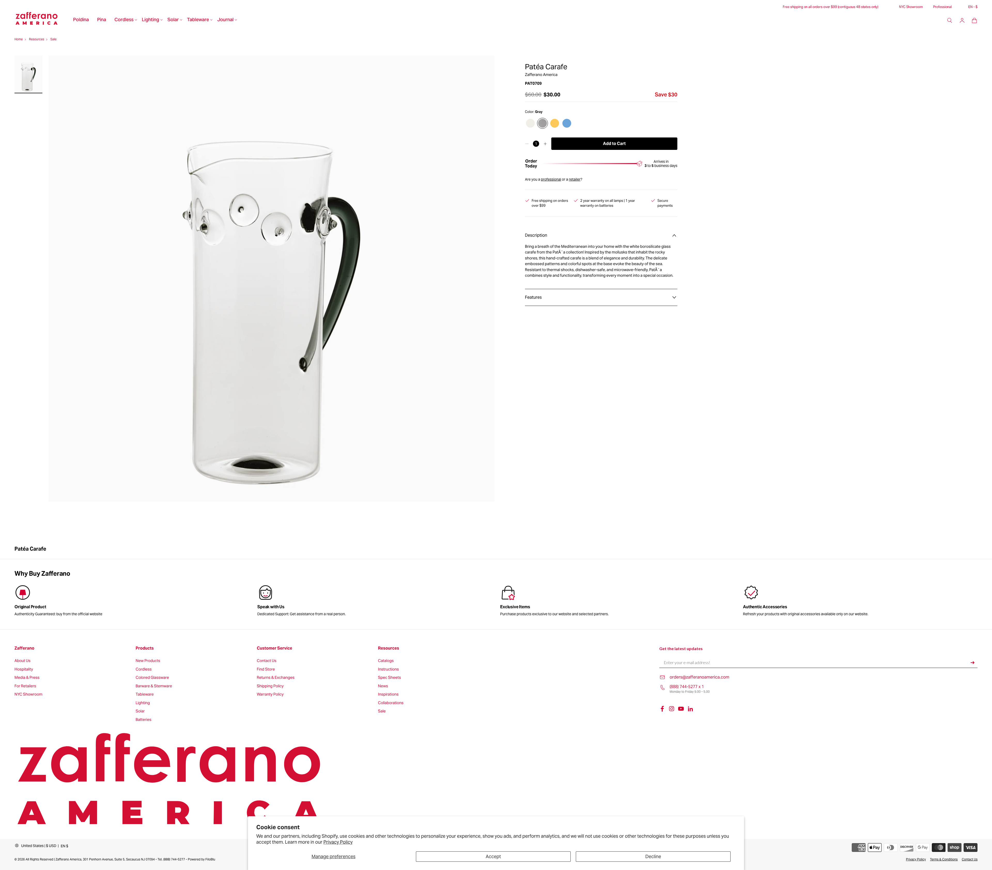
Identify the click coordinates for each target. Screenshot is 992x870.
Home (18, 39)
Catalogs (386, 661)
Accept (493, 856)
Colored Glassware (152, 677)
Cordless (124, 20)
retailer (574, 179)
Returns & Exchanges (276, 677)
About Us (22, 661)
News (383, 686)
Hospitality (23, 669)
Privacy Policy (338, 842)
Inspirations (388, 694)
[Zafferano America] (41, 20)
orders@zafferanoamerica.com (699, 677)
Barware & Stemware (154, 686)
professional (551, 179)
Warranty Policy (270, 694)
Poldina (81, 20)
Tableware (198, 20)
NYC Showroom (911, 7)
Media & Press (27, 677)
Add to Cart (614, 143)
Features (533, 297)
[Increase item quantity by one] (545, 144)
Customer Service (274, 648)
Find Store (266, 669)
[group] (374, 601)
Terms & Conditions (944, 859)
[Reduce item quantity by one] (527, 144)
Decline (653, 856)
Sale (382, 711)
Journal (225, 20)
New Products (148, 661)
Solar (173, 20)
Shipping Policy (270, 686)
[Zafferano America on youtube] (681, 709)
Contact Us (266, 661)
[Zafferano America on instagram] (672, 709)
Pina (101, 20)
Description (536, 235)
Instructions (388, 669)
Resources (388, 648)
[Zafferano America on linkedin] (690, 709)
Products (145, 648)
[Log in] (962, 20)
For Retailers (25, 686)
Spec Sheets (389, 677)
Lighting (150, 20)
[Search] (950, 20)
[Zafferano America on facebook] (662, 709)
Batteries (143, 720)
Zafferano (24, 648)
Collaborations (391, 703)
